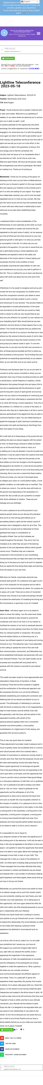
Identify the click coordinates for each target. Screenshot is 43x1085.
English (27, 2)
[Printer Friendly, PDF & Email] (8, 58)
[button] (39, 33)
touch (24, 13)
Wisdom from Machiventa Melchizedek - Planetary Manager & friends (22, 31)
